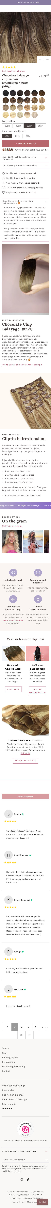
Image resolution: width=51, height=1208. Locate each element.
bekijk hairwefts (25, 761)
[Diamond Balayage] (27, 114)
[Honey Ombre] (12, 107)
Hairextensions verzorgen (15, 1099)
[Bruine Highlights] (12, 100)
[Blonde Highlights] (34, 107)
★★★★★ (7, 1108)
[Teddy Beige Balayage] (5, 107)
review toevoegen (25, 797)
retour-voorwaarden (13, 620)
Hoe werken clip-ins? (12, 1094)
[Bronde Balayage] (34, 100)
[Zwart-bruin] (12, 93)
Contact (6, 1071)
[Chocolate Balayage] (20, 100)
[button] (18, 125)
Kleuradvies (8, 1090)
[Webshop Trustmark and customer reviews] (25, 1129)
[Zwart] (5, 93)
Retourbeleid (37, 1195)
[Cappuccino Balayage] (20, 107)
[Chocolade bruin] (27, 93)
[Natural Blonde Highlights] (41, 107)
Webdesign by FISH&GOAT (19, 1195)
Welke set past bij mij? (13, 1085)
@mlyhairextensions (12, 525)
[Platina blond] (12, 114)
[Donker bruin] (20, 93)
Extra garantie (9, 1104)
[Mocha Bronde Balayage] (41, 93)
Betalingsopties (10, 1057)
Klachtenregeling (34, 1202)
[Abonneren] (47, 1160)
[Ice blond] (20, 114)
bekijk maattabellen (37, 691)
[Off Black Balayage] (34, 93)
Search (5, 1048)
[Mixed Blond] (41, 100)
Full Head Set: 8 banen (13, 71)
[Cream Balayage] (27, 100)
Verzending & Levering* (14, 1066)
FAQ (4, 1052)
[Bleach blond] (5, 114)
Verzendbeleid (19, 1202)
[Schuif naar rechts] (47, 59)
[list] (25, 597)
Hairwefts (25, 753)
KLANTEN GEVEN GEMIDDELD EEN (31, 150)
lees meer (13, 689)
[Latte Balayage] (27, 107)
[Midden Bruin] (5, 100)
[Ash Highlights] (34, 114)
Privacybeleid (16, 1198)
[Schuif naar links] (40, 59)
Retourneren (8, 1061)
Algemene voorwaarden (34, 1198)
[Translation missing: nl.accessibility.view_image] (13, 653)
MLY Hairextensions (21, 1191)
